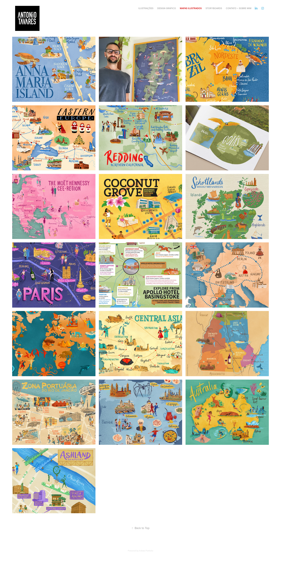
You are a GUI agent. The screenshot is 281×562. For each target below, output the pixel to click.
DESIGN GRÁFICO (166, 8)
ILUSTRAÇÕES (145, 8)
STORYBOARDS (214, 8)
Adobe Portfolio (146, 550)
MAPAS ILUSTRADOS (191, 8)
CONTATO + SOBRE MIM (238, 8)
